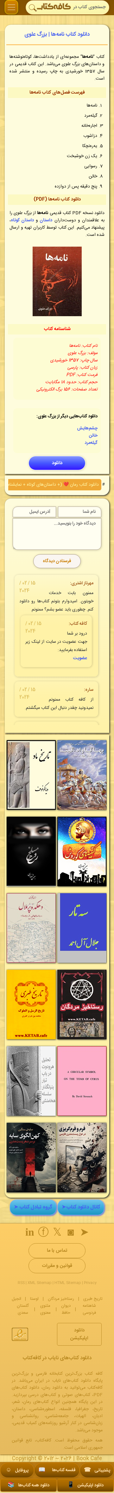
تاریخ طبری (93, 1298)
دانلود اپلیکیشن (79, 1334)
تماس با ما (57, 1251)
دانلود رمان (52, 1388)
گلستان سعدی (23, 1309)
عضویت (80, 658)
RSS (21, 1283)
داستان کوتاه (22, 220)
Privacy (90, 1283)
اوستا (34, 1298)
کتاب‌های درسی (42, 1395)
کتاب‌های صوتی (76, 1395)
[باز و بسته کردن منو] (11, 7)
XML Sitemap (40, 1283)
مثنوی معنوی (45, 1309)
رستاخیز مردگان (61, 1298)
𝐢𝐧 (29, 1233)
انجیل (16, 1298)
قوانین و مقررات (57, 1266)
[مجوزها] (20, 1334)
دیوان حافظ (66, 1309)
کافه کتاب (78, 624)
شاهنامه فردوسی (89, 1309)
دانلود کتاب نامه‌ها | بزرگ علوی (57, 34)
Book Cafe (89, 1458)
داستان (46, 220)
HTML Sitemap (67, 1283)
